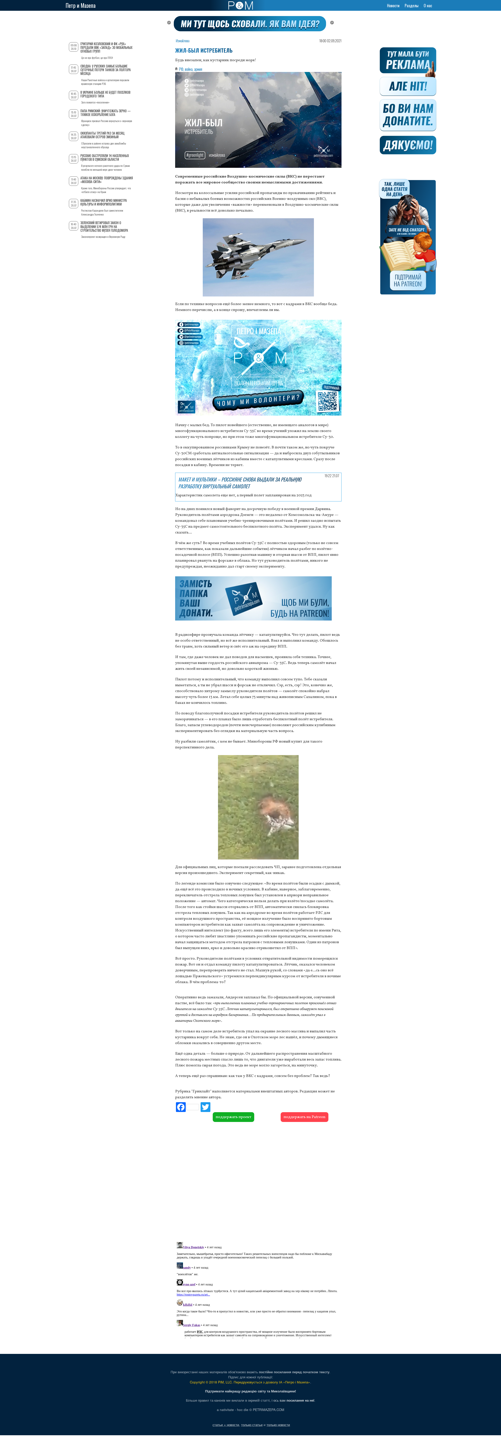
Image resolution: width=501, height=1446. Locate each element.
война (189, 69)
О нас (428, 5)
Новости (393, 5)
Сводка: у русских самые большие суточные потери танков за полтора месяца (105, 70)
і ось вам (293, 1400)
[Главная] (240, 5)
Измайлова (182, 40)
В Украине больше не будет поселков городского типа (105, 94)
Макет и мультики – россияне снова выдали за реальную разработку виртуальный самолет (239, 483)
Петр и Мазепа (81, 5)
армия (198, 69)
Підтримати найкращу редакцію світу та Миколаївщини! (250, 1391)
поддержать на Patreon (304, 1117)
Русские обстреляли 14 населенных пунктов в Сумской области (104, 157)
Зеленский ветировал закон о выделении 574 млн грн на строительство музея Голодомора (104, 226)
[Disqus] (258, 1181)
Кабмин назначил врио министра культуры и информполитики (103, 202)
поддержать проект (233, 1117)
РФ (181, 69)
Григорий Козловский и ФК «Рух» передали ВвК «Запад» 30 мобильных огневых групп (106, 47)
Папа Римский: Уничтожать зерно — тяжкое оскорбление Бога (105, 113)
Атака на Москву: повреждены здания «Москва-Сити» (106, 180)
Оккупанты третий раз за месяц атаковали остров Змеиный (102, 135)
